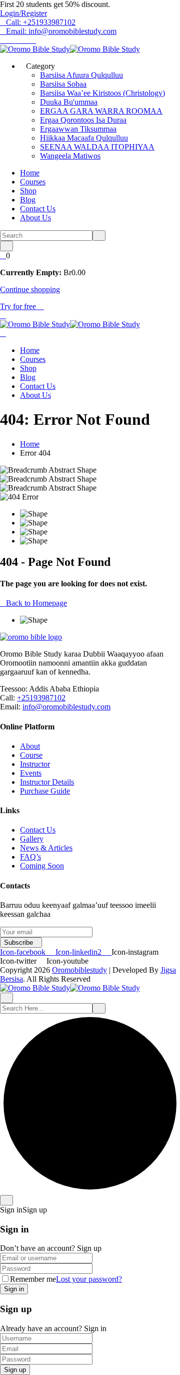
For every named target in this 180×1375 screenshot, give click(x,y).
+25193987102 (41, 697)
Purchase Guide (45, 791)
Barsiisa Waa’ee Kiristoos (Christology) (102, 93)
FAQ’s (30, 857)
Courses (33, 181)
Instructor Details (47, 782)
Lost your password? (89, 1279)
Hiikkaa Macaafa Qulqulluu (84, 138)
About (30, 746)
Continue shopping (30, 289)
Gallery (32, 839)
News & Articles (46, 848)
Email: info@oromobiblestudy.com (61, 31)
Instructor (35, 764)
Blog (28, 199)
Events (31, 773)
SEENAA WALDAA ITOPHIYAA (97, 147)
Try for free (19, 306)
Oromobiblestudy (79, 970)
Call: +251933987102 (41, 22)
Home (30, 173)
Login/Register (23, 13)
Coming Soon (42, 865)
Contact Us (38, 208)
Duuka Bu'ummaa (69, 102)
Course (31, 755)
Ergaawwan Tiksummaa (78, 129)
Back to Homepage (36, 603)
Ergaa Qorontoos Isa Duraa (83, 120)
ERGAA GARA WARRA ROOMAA (101, 111)
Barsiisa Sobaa (63, 84)
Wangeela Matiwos (70, 156)
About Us (35, 217)
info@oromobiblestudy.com (66, 706)
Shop (28, 190)
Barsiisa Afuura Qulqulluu (81, 75)
